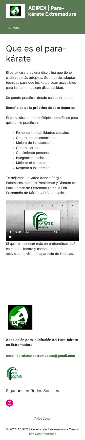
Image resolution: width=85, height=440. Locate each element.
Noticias (66, 254)
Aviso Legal (42, 418)
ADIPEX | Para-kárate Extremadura (52, 11)
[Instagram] (9, 403)
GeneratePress (45, 434)
